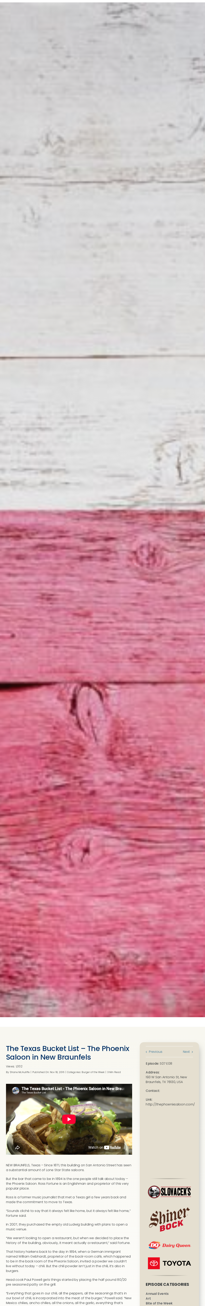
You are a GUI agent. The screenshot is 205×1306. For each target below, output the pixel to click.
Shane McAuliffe (20, 1072)
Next (186, 1051)
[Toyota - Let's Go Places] (169, 1259)
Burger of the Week (93, 1072)
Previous (155, 1051)
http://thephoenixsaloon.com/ (170, 1104)
